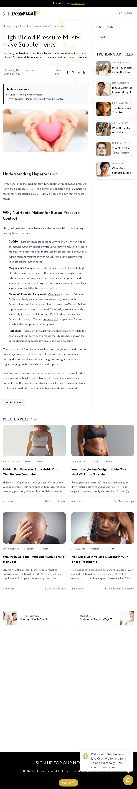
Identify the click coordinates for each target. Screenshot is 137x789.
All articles (16, 402)
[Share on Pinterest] (79, 72)
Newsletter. (78, 3)
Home (6, 26)
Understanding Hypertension (25, 95)
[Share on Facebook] (67, 72)
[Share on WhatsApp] (84, 72)
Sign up (66, 783)
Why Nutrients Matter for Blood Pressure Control (36, 99)
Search (128, 13)
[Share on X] (73, 72)
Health (102, 37)
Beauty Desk (15, 70)
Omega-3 (54, 295)
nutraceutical (50, 319)
